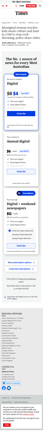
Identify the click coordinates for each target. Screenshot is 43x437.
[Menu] (3, 6)
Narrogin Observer (7, 351)
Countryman (6, 331)
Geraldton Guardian (8, 333)
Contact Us (5, 398)
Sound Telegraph (7, 360)
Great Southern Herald (9, 336)
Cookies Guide (28, 414)
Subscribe (31, 6)
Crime (15, 23)
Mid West (22, 23)
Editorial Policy (7, 402)
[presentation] (9, 230)
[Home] (6, 5)
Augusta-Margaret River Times (11, 321)
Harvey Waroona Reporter (10, 338)
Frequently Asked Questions (21, 398)
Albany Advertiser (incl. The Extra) (12, 318)
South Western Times (8, 358)
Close (7, 425)
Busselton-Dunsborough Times (11, 328)
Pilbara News (6, 356)
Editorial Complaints (21, 402)
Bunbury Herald (7, 326)
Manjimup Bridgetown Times (11, 346)
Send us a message (12, 383)
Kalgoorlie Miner (7, 341)
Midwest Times (33, 23)
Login (21, 6)
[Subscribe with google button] (21, 119)
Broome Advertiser (8, 323)
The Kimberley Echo (8, 343)
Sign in (14, 299)
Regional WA (6, 23)
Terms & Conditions (27, 279)
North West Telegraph (9, 353)
